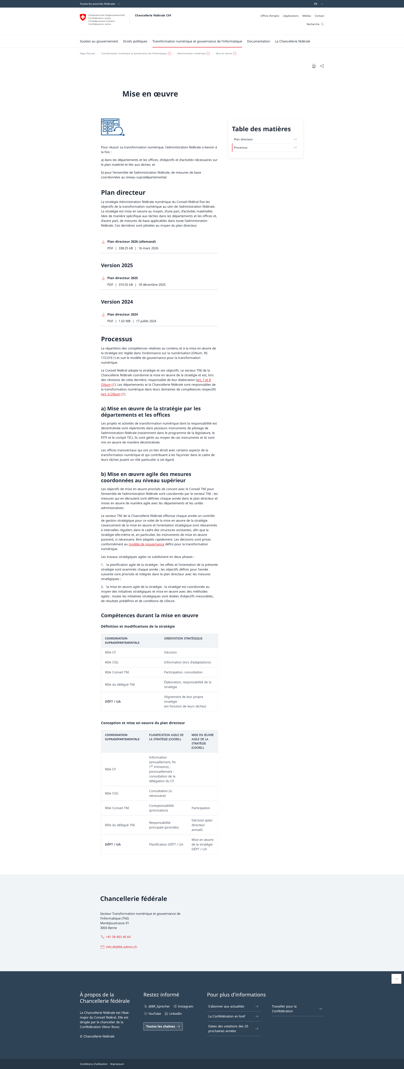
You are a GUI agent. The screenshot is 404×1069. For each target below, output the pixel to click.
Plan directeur (243, 139)
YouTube (155, 1013)
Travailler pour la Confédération (284, 1008)
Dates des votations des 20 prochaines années (228, 1028)
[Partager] (322, 66)
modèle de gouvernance (146, 544)
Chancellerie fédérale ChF (153, 15)
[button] (99, 41)
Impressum (117, 1064)
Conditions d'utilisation (94, 1064)
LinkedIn (175, 1013)
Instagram (185, 1006)
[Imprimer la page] (314, 66)
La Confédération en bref (226, 1016)
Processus (240, 147)
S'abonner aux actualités (226, 1006)
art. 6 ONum (111, 394)
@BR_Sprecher (159, 1006)
